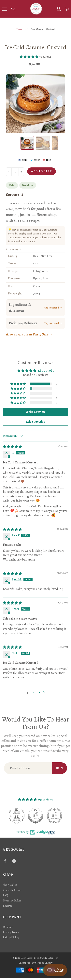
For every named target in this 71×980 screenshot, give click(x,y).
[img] (12, 447)
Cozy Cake (26, 957)
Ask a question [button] (35, 421)
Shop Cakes (10, 885)
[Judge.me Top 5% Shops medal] (35, 816)
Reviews (7, 906)
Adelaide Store (12, 890)
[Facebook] (5, 861)
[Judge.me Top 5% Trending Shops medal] (54, 816)
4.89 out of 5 (46, 370)
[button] (29, 57)
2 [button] (33, 692)
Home (19, 29)
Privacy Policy (11, 932)
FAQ (5, 895)
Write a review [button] (35, 412)
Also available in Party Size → (29, 334)
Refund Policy (11, 937)
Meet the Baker (12, 900)
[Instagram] (13, 861)
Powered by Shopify (42, 962)
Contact (8, 927)
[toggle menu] (4, 9)
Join (59, 768)
